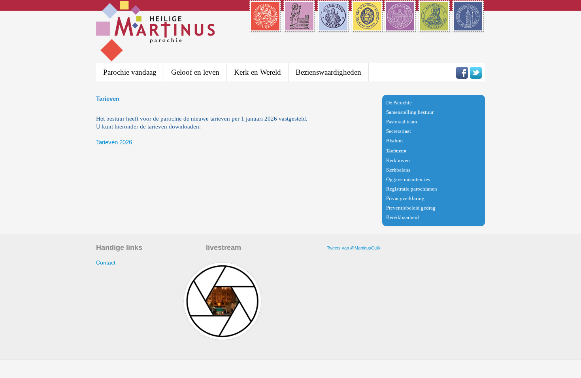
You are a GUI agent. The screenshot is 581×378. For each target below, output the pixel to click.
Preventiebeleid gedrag (411, 208)
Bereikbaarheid (402, 217)
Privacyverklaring (405, 198)
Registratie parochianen (411, 189)
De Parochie (399, 103)
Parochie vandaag (130, 72)
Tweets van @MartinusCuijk (354, 248)
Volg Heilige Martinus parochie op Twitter (476, 73)
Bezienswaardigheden (328, 72)
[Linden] (468, 27)
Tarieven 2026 (114, 142)
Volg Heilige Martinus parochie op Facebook (462, 73)
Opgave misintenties (408, 179)
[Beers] (333, 27)
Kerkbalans (398, 170)
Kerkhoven (398, 160)
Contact (105, 262)
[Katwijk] (434, 27)
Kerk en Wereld (257, 72)
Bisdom (394, 141)
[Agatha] (400, 27)
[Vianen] (367, 27)
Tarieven (396, 150)
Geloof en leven (195, 72)
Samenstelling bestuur (410, 112)
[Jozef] (299, 27)
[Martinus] (265, 27)
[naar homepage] (155, 32)
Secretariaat (398, 131)
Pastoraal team (401, 122)
